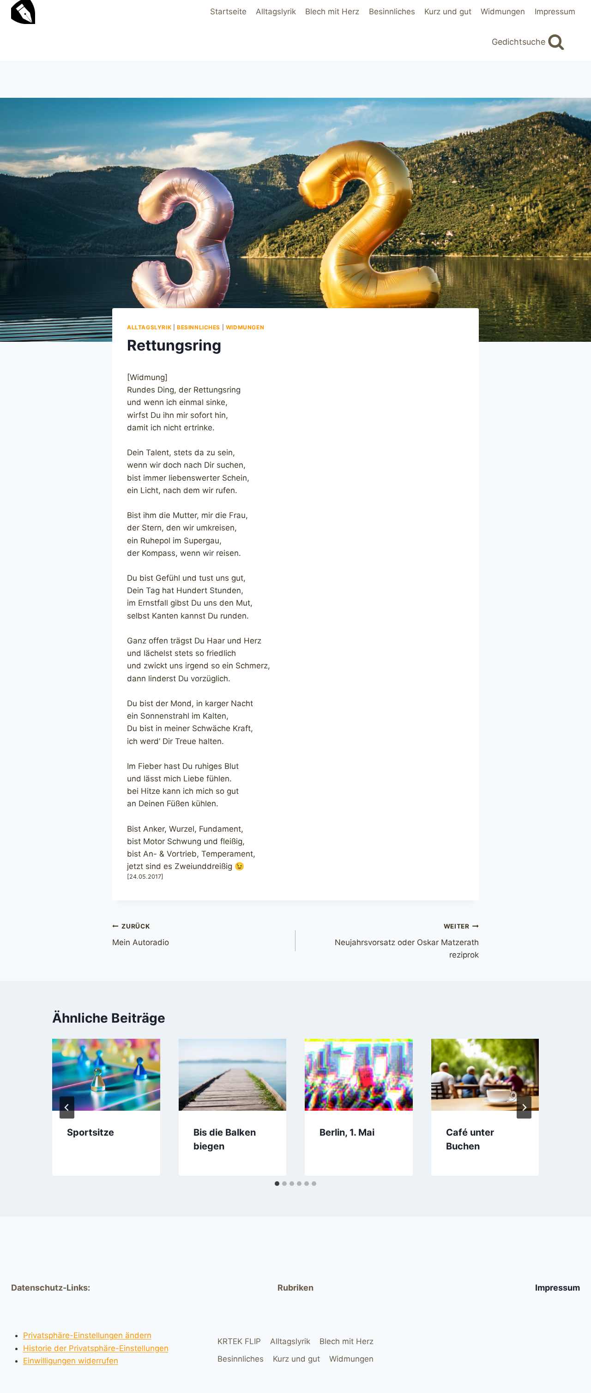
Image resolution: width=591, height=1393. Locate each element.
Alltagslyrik (276, 11)
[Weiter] (524, 1107)
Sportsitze (90, 1132)
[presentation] (106, 1075)
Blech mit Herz (332, 11)
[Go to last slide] (67, 1107)
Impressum (555, 11)
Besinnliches (392, 11)
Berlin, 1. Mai (347, 1132)
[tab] (277, 1183)
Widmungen (503, 11)
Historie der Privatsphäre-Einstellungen (96, 1348)
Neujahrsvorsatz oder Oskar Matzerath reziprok (407, 941)
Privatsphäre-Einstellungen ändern (87, 1335)
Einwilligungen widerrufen (70, 1360)
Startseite (228, 11)
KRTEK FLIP (239, 1341)
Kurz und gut (447, 11)
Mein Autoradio (140, 935)
